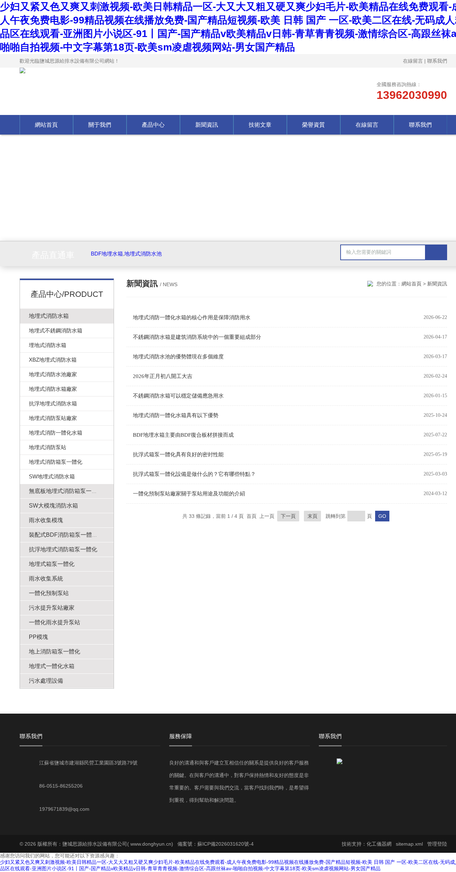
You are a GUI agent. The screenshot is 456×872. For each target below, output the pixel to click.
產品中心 (153, 125)
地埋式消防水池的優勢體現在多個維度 (178, 356)
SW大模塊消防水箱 (53, 506)
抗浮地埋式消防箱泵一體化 (63, 549)
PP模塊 (38, 637)
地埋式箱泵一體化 (51, 564)
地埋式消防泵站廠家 (53, 418)
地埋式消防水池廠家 (53, 374)
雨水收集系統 (46, 579)
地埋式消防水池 (143, 254)
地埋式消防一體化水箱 (55, 433)
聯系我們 (437, 61)
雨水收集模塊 (46, 520)
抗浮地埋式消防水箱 (53, 403)
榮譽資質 (313, 125)
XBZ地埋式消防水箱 (53, 360)
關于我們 (99, 125)
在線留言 (413, 61)
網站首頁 (46, 125)
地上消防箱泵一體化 (54, 651)
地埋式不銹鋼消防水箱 (55, 330)
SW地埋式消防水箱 (52, 476)
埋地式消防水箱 (47, 345)
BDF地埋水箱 (107, 254)
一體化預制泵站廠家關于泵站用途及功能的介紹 (189, 494)
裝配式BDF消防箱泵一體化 (63, 535)
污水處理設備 (46, 681)
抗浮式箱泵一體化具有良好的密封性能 (178, 454)
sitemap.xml (409, 844)
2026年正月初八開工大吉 (162, 376)
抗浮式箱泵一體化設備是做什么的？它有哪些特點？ (194, 474)
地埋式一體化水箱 (51, 666)
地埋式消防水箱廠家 (53, 389)
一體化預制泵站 (49, 593)
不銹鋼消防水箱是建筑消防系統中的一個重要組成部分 (197, 337)
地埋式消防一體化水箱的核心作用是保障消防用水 (191, 317)
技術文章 (260, 125)
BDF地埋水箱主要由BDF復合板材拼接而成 (183, 435)
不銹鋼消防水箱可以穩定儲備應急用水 (178, 396)
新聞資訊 (206, 125)
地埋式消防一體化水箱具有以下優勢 (175, 415)
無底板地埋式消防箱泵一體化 (66, 491)
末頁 (312, 516)
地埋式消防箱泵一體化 (55, 462)
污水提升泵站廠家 (51, 608)
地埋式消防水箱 (49, 316)
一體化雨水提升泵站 (54, 622)
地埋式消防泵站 (47, 447)
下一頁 (288, 516)
